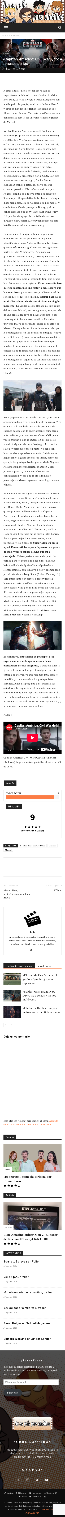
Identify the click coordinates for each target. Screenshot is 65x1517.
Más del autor (44, 966)
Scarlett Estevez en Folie (21, 1261)
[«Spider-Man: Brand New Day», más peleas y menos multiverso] (12, 995)
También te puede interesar (19, 966)
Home (5, 35)
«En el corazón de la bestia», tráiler (27, 1292)
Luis (8, 69)
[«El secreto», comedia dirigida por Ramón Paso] (32, 1158)
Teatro (7, 1170)
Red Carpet (36, 1493)
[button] (5, 27)
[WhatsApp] (33, 869)
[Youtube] (46, 1480)
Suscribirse (13, 1392)
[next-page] (11, 1025)
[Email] (41, 869)
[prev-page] (5, 1025)
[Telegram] (49, 869)
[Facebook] (17, 869)
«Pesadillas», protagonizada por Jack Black (16, 894)
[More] (43, 80)
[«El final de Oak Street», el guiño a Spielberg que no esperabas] (12, 979)
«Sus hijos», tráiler (16, 1277)
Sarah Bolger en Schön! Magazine (26, 1323)
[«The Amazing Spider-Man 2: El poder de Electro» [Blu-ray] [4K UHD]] (32, 1216)
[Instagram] (27, 1480)
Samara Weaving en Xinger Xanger (27, 1338)
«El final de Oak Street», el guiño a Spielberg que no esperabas (40, 979)
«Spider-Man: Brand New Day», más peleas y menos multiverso (39, 995)
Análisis (8, 1228)
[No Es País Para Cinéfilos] (32, 11)
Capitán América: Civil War (32, 846)
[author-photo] (32, 927)
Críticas (15, 35)
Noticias (22, 1493)
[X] (25, 869)
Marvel (8, 850)
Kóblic (58, 890)
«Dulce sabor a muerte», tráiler (24, 1308)
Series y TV (52, 1493)
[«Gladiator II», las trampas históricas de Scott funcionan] (12, 1012)
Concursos (36, 1496)
